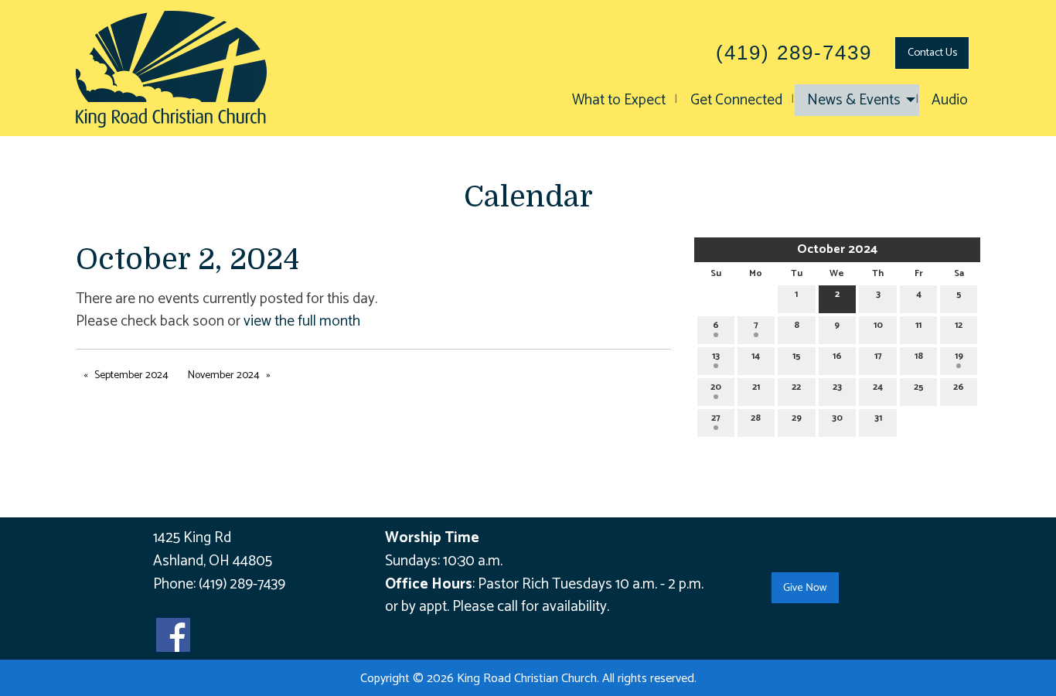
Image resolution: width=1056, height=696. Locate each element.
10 (878, 325)
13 (716, 356)
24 (878, 387)
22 (796, 387)
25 (919, 387)
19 (959, 356)
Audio (950, 100)
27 (715, 418)
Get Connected (736, 100)
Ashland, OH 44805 (212, 561)
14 (755, 356)
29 (797, 418)
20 (715, 387)
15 (796, 356)
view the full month (302, 321)
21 (756, 387)
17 (878, 356)
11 (918, 325)
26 (958, 387)
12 (958, 325)
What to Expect (619, 100)
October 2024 (837, 249)
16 (837, 356)
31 (878, 418)
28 (756, 418)
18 (919, 356)
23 (837, 387)
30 (837, 418)
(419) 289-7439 (242, 584)
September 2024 (131, 375)
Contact (932, 52)
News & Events (854, 100)
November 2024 (224, 375)
